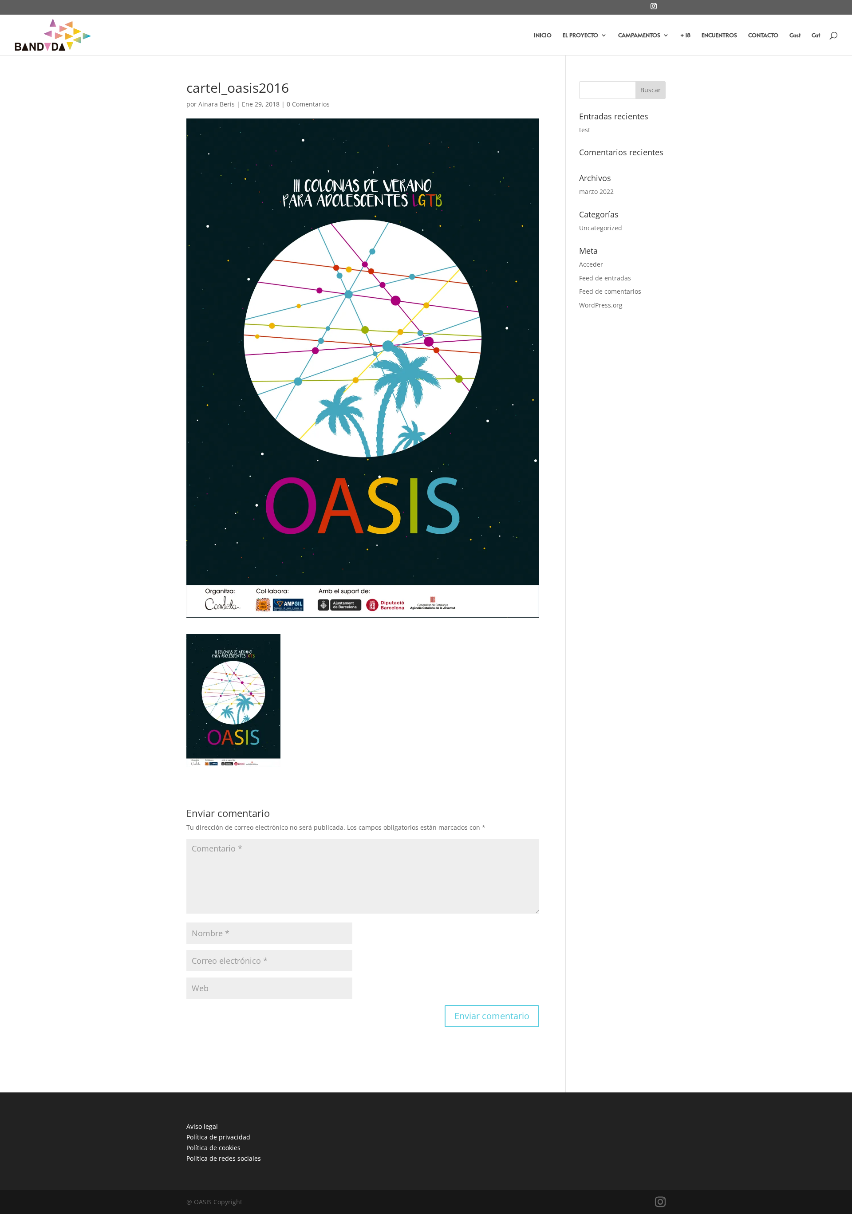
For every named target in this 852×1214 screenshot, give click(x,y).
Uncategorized (600, 228)
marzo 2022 (596, 191)
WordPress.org (601, 305)
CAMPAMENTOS (639, 35)
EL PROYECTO (580, 35)
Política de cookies (213, 1147)
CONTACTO (763, 35)
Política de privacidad (218, 1137)
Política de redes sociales (223, 1158)
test (584, 130)
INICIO (543, 35)
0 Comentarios (308, 104)
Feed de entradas (605, 278)
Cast (795, 35)
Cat (816, 35)
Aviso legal (202, 1126)
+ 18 (685, 35)
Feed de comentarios (610, 291)
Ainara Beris (216, 104)
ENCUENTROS (719, 35)
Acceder (591, 264)
